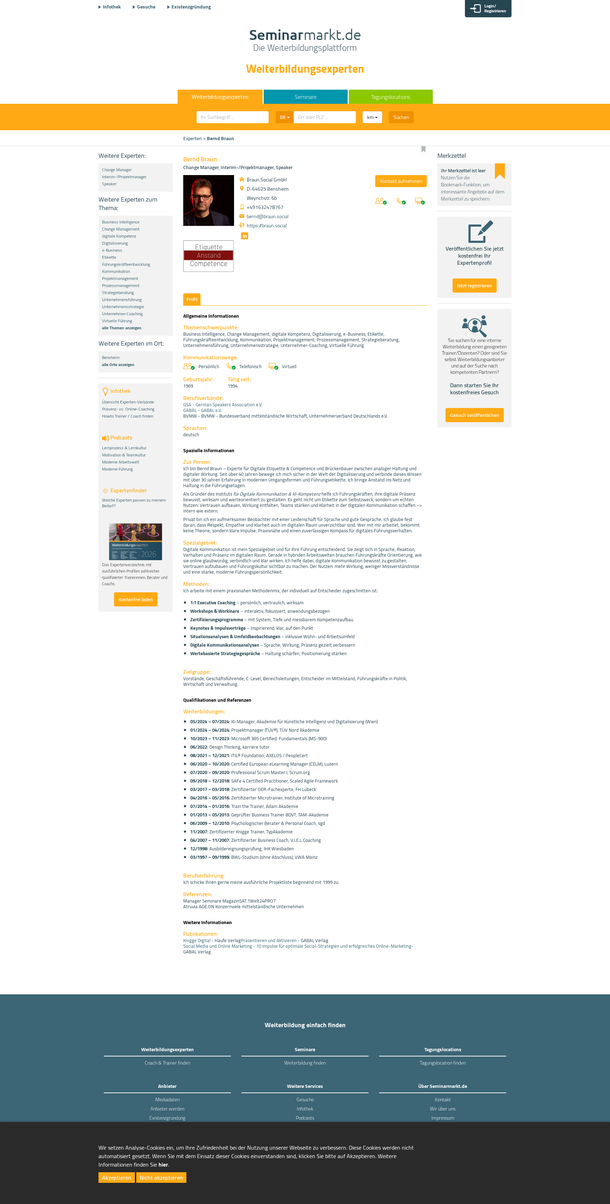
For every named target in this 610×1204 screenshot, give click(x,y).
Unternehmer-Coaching (122, 314)
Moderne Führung (117, 469)
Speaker (109, 184)
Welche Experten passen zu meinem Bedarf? (134, 503)
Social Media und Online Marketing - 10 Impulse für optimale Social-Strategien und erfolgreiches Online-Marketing (297, 946)
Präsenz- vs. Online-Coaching (128, 409)
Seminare (306, 96)
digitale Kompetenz (119, 236)
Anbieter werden (167, 1108)
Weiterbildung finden (305, 1062)
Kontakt (443, 1099)
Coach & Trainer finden (167, 1062)
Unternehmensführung (122, 300)
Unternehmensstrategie (123, 307)
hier (163, 1164)
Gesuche (146, 6)
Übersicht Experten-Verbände (128, 402)
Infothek (112, 6)
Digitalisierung (115, 243)
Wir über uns (442, 1108)
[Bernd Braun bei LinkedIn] (243, 237)
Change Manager (117, 170)
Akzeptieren (116, 1177)
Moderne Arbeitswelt (120, 462)
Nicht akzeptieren (161, 1177)
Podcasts (305, 1117)
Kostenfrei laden (136, 599)
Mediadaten (167, 1099)
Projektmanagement (120, 278)
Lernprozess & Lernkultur (124, 448)
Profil (191, 299)
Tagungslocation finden (443, 1062)
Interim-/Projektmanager (124, 177)
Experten (192, 138)
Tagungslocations (390, 96)
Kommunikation (116, 271)
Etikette (109, 257)
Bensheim (111, 357)
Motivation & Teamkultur (124, 455)
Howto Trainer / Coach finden (127, 416)
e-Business (112, 250)
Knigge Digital (196, 940)
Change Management (120, 229)
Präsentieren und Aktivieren (269, 940)
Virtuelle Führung (117, 321)
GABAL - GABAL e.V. (202, 410)
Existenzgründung (191, 6)
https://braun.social (267, 225)
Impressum (442, 1117)
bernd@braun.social (267, 216)
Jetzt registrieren (474, 285)
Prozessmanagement (120, 285)
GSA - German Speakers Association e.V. (223, 404)
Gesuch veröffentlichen (474, 415)
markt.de (305, 41)
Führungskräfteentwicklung (126, 264)
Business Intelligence (120, 222)
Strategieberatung (118, 292)
